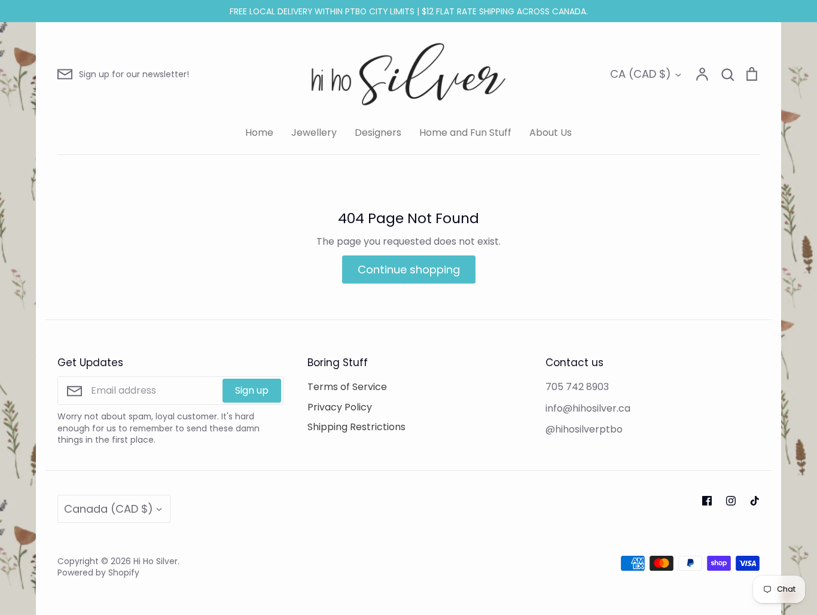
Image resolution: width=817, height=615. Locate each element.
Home (259, 132)
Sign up (252, 390)
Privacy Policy (339, 407)
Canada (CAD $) (108, 508)
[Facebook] (707, 501)
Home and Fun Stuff (465, 132)
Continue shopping (409, 269)
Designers (378, 132)
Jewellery (314, 132)
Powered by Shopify (98, 573)
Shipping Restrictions (356, 427)
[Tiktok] (755, 501)
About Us (550, 132)
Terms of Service (347, 387)
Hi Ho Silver (155, 561)
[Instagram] (731, 501)
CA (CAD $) (640, 73)
